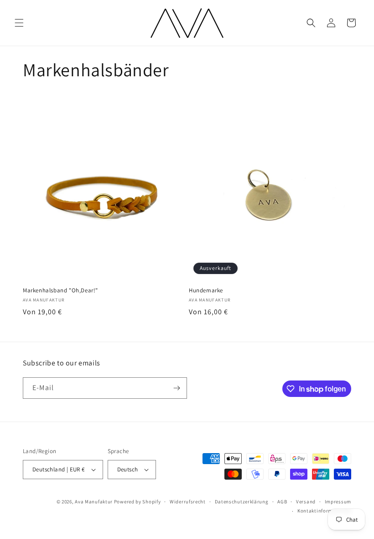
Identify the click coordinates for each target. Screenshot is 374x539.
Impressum (338, 501)
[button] (19, 23)
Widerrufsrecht (188, 501)
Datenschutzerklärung (242, 501)
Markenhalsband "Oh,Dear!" (60, 290)
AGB (282, 501)
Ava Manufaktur (94, 501)
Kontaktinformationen (324, 510)
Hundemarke (206, 290)
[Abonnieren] (176, 388)
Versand (306, 501)
